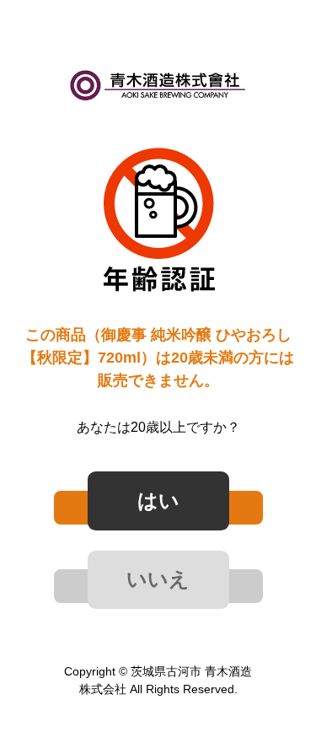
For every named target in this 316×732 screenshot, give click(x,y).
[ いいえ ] (158, 586)
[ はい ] (158, 508)
